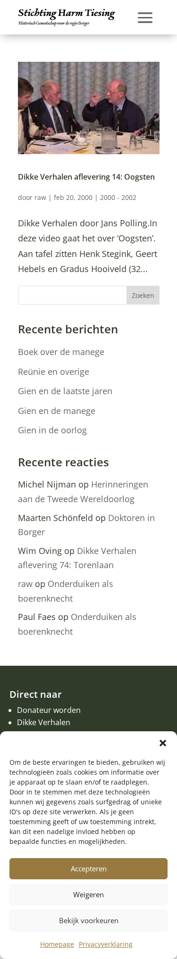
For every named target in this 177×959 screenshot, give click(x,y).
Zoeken (143, 295)
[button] (163, 743)
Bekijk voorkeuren (88, 920)
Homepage (57, 944)
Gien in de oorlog (52, 430)
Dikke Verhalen (43, 722)
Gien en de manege (56, 410)
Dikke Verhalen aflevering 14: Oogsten (86, 177)
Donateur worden (49, 710)
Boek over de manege (61, 351)
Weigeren (88, 894)
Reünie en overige (53, 371)
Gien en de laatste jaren (65, 391)
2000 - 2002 (118, 197)
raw (40, 197)
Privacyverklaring (106, 944)
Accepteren (89, 868)
